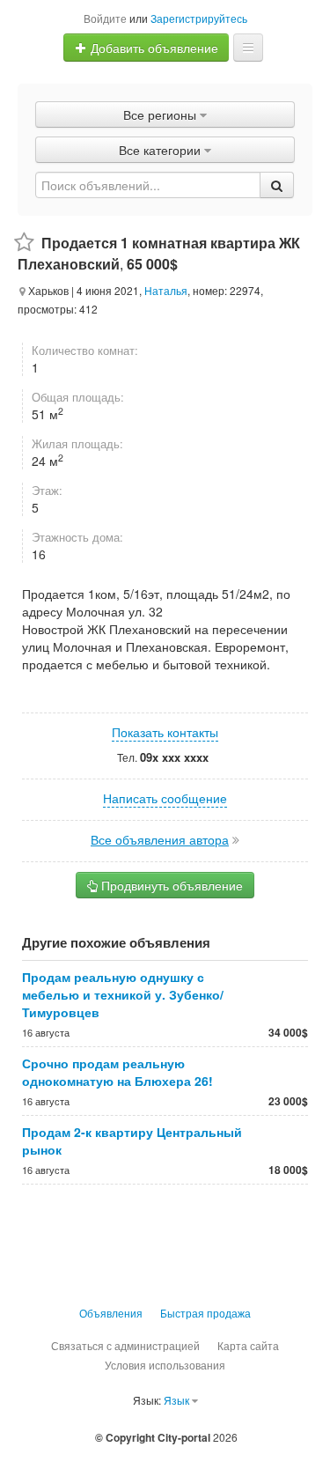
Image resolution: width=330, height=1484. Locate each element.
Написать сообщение (165, 798)
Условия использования (165, 1364)
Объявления (111, 1312)
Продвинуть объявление (170, 885)
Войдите (105, 18)
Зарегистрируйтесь (198, 18)
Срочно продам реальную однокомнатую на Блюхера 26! (117, 1071)
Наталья (165, 290)
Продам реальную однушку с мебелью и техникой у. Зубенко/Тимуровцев (123, 994)
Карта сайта (248, 1345)
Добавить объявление (152, 47)
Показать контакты (165, 732)
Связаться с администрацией (125, 1345)
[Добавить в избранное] (24, 243)
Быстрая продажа (205, 1312)
